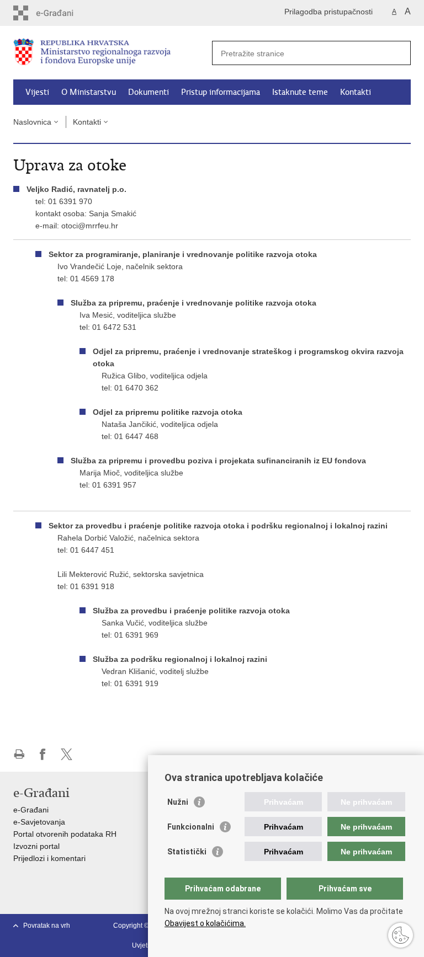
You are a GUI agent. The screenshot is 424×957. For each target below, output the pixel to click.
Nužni (177, 802)
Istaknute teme (300, 92)
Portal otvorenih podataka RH (64, 834)
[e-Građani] (60, 13)
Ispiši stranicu (19, 754)
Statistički (186, 851)
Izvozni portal (36, 846)
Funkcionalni (190, 826)
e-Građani (31, 809)
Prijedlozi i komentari (49, 858)
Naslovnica (32, 121)
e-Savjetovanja (39, 821)
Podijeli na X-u (66, 754)
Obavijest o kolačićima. (205, 923)
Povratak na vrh (46, 925)
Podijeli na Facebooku (43, 754)
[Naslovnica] (112, 53)
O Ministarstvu (88, 92)
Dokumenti (148, 92)
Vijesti (37, 92)
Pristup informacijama (220, 92)
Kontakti (355, 92)
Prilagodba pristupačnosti (328, 11)
